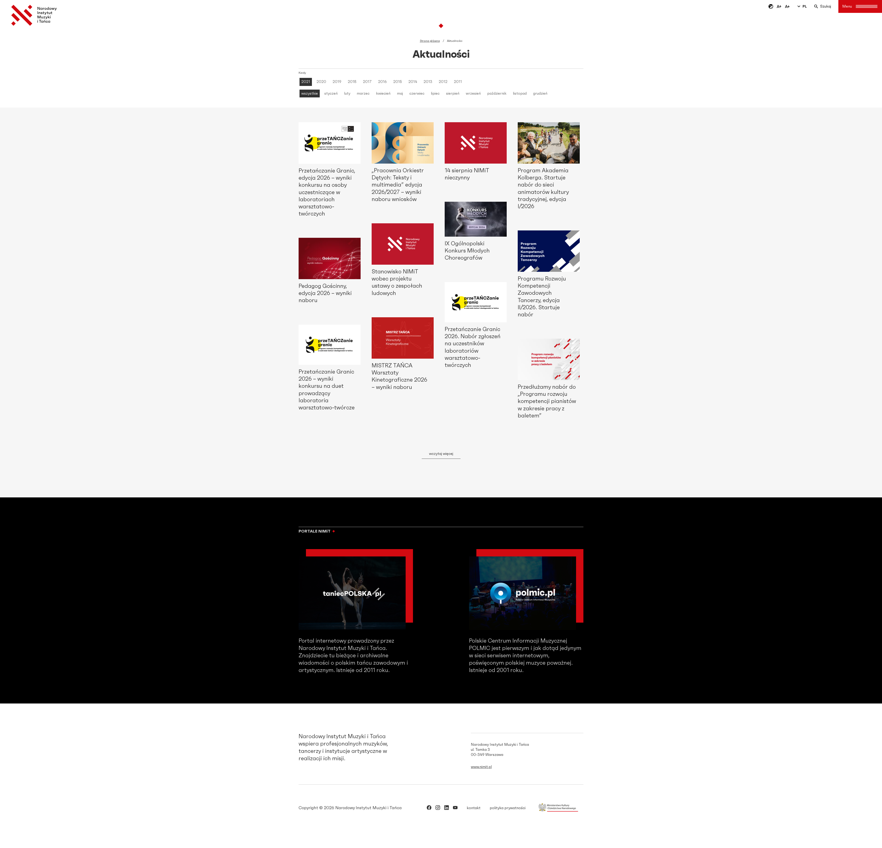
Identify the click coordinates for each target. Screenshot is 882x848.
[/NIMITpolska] (429, 808)
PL (805, 6)
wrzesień (473, 93)
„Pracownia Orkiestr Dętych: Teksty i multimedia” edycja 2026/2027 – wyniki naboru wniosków (398, 185)
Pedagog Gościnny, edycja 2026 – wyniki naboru (325, 293)
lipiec (435, 93)
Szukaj (825, 6)
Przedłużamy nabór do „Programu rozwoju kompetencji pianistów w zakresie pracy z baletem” (547, 401)
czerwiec (416, 93)
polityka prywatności (508, 808)
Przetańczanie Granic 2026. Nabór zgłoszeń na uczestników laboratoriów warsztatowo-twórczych (472, 347)
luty (347, 93)
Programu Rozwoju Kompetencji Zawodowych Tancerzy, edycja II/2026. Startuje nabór (542, 297)
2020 (321, 82)
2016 (382, 82)
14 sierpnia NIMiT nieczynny (467, 174)
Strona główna (430, 41)
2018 (352, 82)
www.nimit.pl (481, 767)
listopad (520, 93)
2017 (367, 82)
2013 (428, 82)
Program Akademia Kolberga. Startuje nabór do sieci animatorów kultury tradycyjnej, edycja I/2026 (543, 188)
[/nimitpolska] (437, 808)
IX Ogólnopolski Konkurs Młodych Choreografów (467, 251)
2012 (443, 82)
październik (496, 93)
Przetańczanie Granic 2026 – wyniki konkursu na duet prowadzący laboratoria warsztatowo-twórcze (327, 390)
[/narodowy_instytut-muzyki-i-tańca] (446, 808)
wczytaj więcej (441, 454)
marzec (363, 93)
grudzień (540, 93)
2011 (458, 82)
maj (400, 93)
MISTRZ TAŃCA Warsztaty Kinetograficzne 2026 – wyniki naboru (399, 376)
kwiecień (383, 93)
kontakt (474, 808)
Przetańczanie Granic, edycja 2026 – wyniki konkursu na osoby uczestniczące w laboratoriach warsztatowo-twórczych (327, 192)
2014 (412, 82)
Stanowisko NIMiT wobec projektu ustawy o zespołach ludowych (397, 282)
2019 (337, 82)
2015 (397, 82)
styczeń (331, 93)
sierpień (452, 93)
